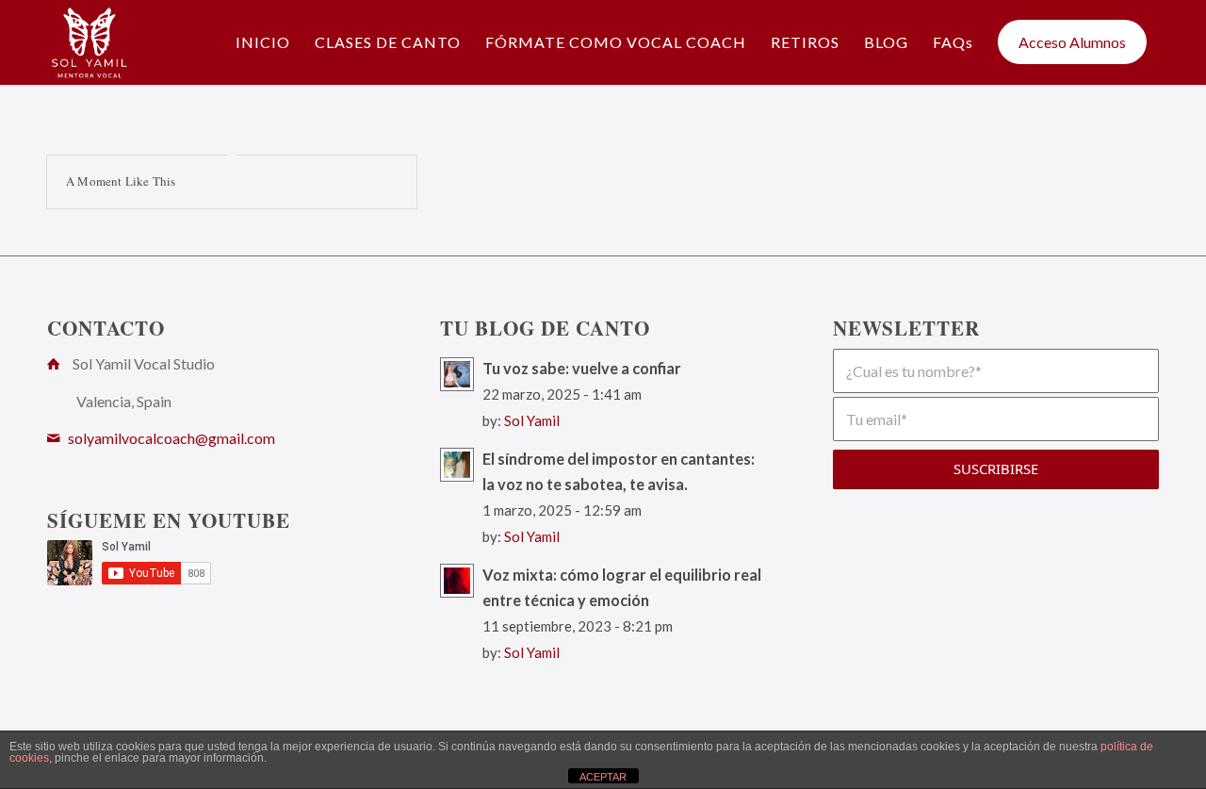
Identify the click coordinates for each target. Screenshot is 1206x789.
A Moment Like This (121, 181)
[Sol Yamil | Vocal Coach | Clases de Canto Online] (89, 42)
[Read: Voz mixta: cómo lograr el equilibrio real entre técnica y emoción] (457, 581)
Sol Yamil (532, 420)
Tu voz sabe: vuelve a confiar (581, 368)
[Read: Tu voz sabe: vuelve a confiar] (457, 374)
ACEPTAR (603, 776)
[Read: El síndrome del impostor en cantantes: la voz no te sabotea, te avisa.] (457, 465)
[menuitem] (262, 42)
